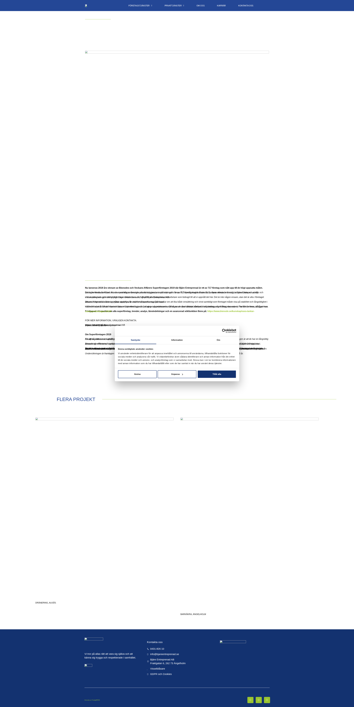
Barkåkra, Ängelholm (193, 614)
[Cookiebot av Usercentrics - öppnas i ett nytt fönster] (224, 331)
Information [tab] (177, 340)
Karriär (221, 5)
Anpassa (175, 374)
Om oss (200, 5)
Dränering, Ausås (45, 603)
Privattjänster (173, 5)
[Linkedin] (259, 700)
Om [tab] (218, 340)
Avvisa (137, 374)
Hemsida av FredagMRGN (92, 700)
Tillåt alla (217, 374)
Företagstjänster (139, 5)
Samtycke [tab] (135, 340)
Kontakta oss (245, 5)
